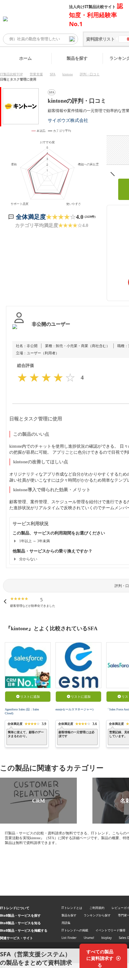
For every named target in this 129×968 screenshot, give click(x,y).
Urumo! (89, 938)
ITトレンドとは (72, 908)
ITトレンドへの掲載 (75, 930)
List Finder (69, 938)
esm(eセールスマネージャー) (74, 709)
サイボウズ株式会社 (68, 120)
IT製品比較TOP (11, 74)
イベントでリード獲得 (110, 930)
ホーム (25, 58)
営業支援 (36, 74)
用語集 (66, 923)
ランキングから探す (97, 915)
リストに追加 (30, 696)
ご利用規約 (96, 908)
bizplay (106, 938)
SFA (53, 74)
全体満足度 (31, 216)
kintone (67, 74)
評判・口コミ (90, 74)
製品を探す (77, 58)
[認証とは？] (19, 330)
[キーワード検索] (72, 39)
